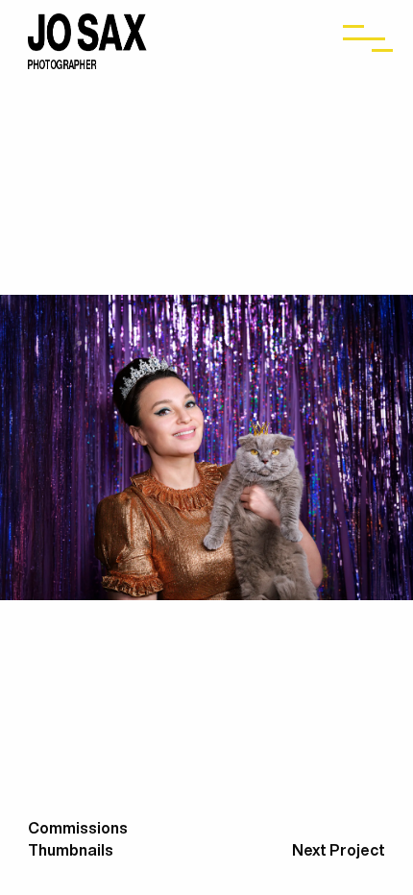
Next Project (338, 850)
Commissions (78, 827)
